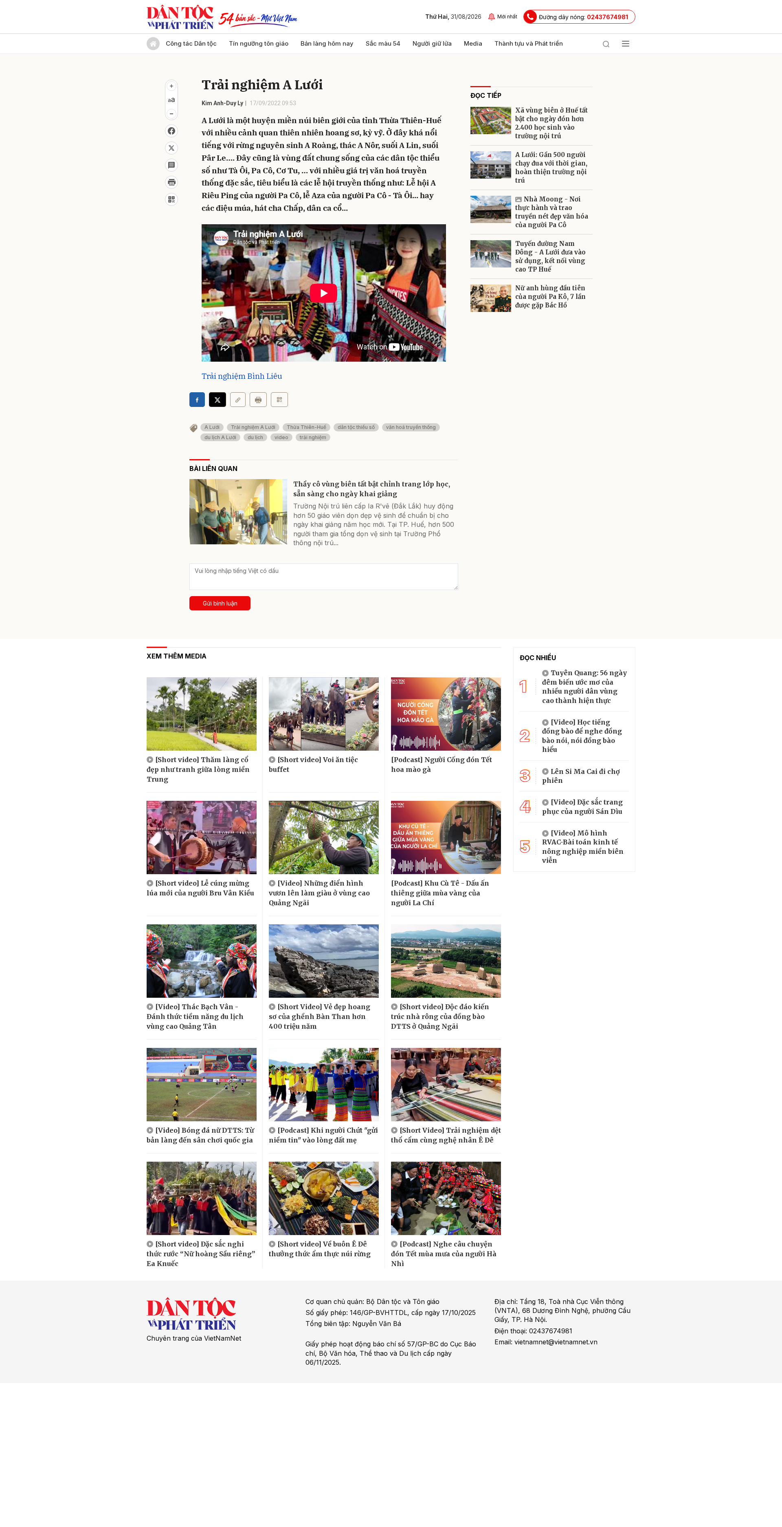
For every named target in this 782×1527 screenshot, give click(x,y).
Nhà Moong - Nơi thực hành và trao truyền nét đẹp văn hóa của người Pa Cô (551, 212)
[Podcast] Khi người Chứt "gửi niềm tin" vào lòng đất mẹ (323, 1135)
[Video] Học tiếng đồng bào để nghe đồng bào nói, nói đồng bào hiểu (582, 736)
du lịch (255, 437)
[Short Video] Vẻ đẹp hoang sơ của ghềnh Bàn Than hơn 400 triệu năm (319, 1016)
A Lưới (212, 427)
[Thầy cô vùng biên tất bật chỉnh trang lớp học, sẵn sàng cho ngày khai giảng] (238, 511)
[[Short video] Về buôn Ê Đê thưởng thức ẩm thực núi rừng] (324, 1198)
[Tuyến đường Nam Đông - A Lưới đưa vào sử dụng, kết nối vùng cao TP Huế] (490, 253)
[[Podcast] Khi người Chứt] (324, 1084)
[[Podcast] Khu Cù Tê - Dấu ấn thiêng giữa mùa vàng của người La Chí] (446, 837)
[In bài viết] (171, 182)
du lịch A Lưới (220, 437)
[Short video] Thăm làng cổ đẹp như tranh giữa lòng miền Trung (198, 769)
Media (473, 43)
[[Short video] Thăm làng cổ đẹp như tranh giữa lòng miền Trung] (202, 714)
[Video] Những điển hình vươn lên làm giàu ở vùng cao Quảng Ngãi (319, 893)
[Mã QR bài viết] (171, 199)
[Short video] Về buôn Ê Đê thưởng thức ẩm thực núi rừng (320, 1249)
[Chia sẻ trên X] (171, 148)
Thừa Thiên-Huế (306, 427)
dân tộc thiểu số (356, 427)
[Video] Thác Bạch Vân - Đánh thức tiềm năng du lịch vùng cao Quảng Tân (195, 1016)
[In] (258, 399)
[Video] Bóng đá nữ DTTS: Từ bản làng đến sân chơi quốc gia (200, 1135)
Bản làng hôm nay (327, 43)
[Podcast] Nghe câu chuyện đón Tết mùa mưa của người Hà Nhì (443, 1254)
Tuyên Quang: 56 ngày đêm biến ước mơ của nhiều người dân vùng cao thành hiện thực (584, 686)
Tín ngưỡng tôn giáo (258, 43)
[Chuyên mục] (625, 44)
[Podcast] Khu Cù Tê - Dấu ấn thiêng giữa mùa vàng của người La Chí (440, 893)
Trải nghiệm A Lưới (253, 427)
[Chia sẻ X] (217, 399)
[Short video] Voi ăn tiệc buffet (313, 764)
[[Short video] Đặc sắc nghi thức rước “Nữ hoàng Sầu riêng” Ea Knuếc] (202, 1198)
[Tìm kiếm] (606, 43)
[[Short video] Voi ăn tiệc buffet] (324, 714)
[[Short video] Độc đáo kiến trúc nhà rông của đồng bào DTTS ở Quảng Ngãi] (446, 961)
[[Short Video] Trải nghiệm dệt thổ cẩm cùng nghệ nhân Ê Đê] (446, 1084)
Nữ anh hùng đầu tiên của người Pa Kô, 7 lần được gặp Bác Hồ (550, 296)
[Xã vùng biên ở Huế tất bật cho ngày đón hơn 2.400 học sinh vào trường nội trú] (490, 120)
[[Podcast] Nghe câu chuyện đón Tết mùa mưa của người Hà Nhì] (446, 1198)
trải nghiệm (313, 437)
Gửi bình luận (220, 603)
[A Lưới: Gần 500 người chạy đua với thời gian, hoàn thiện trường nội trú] (490, 165)
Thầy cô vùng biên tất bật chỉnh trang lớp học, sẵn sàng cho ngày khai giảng (371, 489)
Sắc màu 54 (383, 43)
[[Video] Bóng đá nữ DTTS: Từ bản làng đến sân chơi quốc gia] (202, 1084)
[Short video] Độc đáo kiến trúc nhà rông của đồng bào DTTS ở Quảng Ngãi (440, 1016)
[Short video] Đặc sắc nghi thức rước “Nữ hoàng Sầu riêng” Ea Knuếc (201, 1254)
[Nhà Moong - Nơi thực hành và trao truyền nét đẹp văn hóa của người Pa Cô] (490, 209)
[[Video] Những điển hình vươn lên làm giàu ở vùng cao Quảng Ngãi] (324, 837)
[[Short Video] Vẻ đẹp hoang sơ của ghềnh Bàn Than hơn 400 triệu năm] (324, 961)
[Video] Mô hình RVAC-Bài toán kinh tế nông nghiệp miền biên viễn (583, 846)
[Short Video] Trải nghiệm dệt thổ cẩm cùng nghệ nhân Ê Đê (446, 1135)
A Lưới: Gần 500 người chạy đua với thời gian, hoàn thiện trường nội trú (551, 167)
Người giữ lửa (432, 43)
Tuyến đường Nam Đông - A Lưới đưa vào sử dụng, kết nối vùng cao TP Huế (550, 256)
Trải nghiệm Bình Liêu (242, 376)
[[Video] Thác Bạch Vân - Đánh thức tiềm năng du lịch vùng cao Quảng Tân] (202, 961)
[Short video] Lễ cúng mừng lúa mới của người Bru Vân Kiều (200, 888)
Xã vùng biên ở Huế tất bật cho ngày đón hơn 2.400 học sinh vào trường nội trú (551, 123)
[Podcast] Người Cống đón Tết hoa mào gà (441, 764)
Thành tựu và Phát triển (528, 43)
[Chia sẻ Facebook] (171, 130)
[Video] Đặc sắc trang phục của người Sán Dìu (582, 806)
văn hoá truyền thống (411, 427)
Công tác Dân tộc (191, 43)
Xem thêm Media (176, 656)
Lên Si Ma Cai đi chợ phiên (581, 775)
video (281, 437)
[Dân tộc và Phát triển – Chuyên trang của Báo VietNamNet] (180, 16)
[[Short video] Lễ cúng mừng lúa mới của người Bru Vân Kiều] (202, 837)
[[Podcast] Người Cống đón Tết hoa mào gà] (446, 714)
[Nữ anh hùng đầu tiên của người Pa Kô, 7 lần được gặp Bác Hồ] (490, 298)
